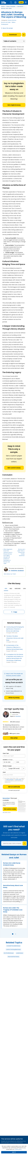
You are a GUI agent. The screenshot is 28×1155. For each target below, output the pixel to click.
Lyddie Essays (19, 953)
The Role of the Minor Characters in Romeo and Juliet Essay (14, 638)
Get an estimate (14, 787)
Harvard (18, 588)
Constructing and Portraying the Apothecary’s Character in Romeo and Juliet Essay (15, 629)
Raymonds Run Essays (13, 956)
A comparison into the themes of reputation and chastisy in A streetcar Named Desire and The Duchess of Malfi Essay (14, 657)
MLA (11, 588)
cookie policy (18, 1149)
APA (6, 588)
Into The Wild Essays (9, 953)
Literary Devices (12, 20)
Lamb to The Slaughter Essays (13, 949)
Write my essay (14, 698)
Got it (14, 1152)
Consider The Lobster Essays (13, 945)
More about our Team (10, 574)
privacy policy (18, 779)
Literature (20, 6)
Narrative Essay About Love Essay (13, 886)
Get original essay (14, 105)
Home (3, 6)
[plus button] (23, 768)
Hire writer (14, 738)
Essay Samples (11, 6)
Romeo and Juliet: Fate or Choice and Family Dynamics (20, 552)
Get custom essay (14, 468)
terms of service (9, 779)
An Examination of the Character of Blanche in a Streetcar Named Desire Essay (14, 647)
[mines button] (4, 768)
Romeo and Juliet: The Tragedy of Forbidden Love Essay (12, 910)
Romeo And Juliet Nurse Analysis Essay (11, 864)
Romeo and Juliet (6, 8)
